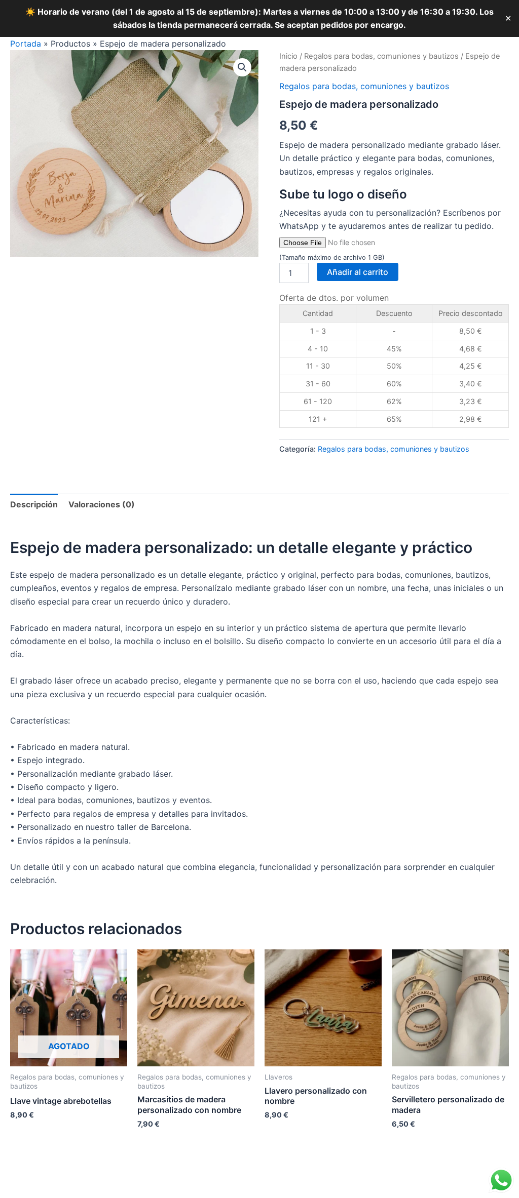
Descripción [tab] (34, 504)
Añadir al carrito (357, 272)
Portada (25, 43)
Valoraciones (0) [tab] (101, 504)
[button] (242, 67)
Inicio (288, 56)
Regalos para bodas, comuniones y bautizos (381, 56)
